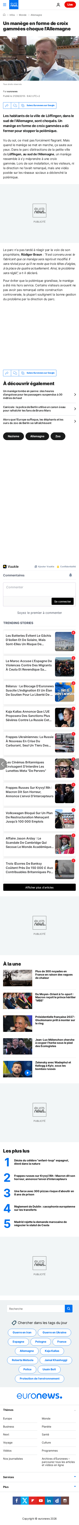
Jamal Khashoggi (55, 1360)
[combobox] (39, 1308)
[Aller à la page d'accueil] (13, 4)
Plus (6, 1486)
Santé (45, 1434)
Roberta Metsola (22, 1360)
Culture (46, 1442)
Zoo (58, 436)
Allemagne (36, 15)
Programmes (50, 1450)
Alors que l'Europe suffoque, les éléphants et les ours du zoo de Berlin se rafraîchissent (33, 421)
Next (6, 1434)
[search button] (68, 1308)
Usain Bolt (49, 1369)
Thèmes (8, 1409)
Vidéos (7, 1450)
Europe (7, 1418)
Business (8, 1426)
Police (27, 1369)
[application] (39, 58)
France (61, 1341)
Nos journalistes (13, 1458)
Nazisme (13, 436)
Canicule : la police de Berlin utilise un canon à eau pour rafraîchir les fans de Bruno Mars (34, 408)
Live (70, 4)
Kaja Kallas (52, 1351)
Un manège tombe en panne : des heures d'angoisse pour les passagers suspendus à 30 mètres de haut (32, 394)
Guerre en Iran (22, 1332)
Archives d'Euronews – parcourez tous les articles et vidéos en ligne (58, 1462)
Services (8, 1477)
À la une (12, 964)
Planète (46, 1426)
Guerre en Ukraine (54, 1332)
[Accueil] (4, 14)
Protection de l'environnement (39, 1378)
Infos (12, 15)
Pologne (40, 1341)
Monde (22, 15)
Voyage (7, 1442)
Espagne (18, 1341)
